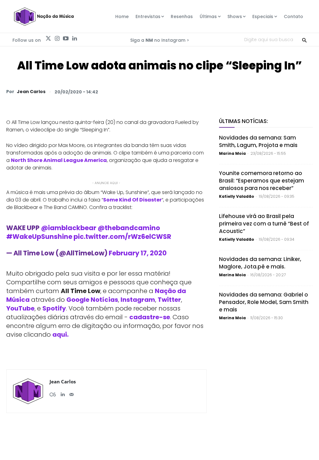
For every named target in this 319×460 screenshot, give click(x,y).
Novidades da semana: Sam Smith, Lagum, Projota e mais (258, 141)
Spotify (54, 308)
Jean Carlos (31, 91)
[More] (306, 91)
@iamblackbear (68, 227)
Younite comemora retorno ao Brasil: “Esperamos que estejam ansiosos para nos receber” (261, 180)
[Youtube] (66, 38)
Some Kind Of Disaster (132, 199)
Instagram (138, 299)
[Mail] (71, 392)
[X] (234, 91)
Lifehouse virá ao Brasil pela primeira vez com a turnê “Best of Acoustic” (264, 223)
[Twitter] (48, 38)
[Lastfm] (53, 392)
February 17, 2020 (138, 253)
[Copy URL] (291, 91)
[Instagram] (57, 38)
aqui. (60, 334)
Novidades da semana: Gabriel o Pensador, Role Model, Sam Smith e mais (263, 302)
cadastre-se (149, 317)
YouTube (20, 308)
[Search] (304, 40)
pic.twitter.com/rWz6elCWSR (122, 236)
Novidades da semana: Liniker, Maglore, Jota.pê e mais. (260, 262)
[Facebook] (248, 91)
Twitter (169, 299)
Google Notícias (92, 299)
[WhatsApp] (220, 91)
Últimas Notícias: (243, 121)
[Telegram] (263, 91)
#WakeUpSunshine (39, 236)
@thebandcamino (129, 227)
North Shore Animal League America (59, 160)
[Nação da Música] (43, 16)
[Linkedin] (74, 38)
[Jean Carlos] (28, 391)
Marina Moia (232, 153)
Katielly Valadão (236, 196)
